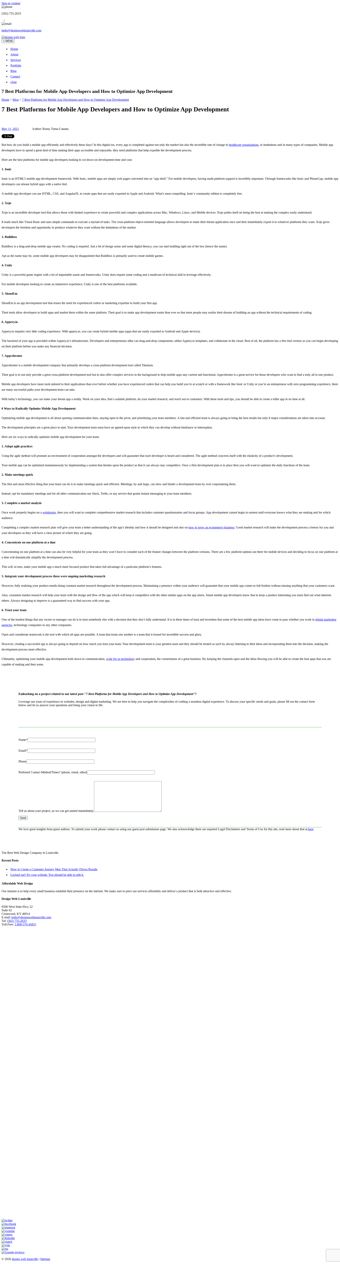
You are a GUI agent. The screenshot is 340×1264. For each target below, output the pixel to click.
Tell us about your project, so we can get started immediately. (56, 810)
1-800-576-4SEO (25, 924)
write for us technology (120, 659)
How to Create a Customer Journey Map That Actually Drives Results (53, 869)
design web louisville (25, 1259)
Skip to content (11, 3)
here (310, 829)
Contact (15, 76)
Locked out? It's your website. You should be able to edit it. (47, 874)
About (14, 54)
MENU (8, 41)
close (13, 82)
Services (15, 60)
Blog (13, 71)
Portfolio (15, 65)
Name (23, 739)
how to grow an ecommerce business (211, 527)
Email (22, 750)
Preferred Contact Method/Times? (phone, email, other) (52, 772)
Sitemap (45, 1259)
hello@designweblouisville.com (21, 30)
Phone (22, 761)
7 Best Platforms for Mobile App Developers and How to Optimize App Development (75, 99)
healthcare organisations (244, 144)
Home (14, 49)
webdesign (49, 512)
